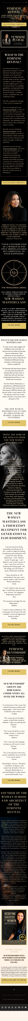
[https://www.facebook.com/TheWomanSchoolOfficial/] (6, 1007)
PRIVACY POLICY (21, 999)
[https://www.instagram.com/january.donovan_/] (2, 1007)
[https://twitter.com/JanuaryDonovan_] (16, 1007)
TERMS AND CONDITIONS (13, 999)
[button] (26, 2)
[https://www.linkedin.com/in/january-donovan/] (12, 1007)
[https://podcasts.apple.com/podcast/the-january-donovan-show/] (22, 1007)
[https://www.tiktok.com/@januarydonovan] (9, 1007)
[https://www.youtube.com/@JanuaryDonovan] (26, 1007)
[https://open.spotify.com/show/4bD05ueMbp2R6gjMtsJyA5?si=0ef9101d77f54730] (19, 1007)
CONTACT (5, 999)
